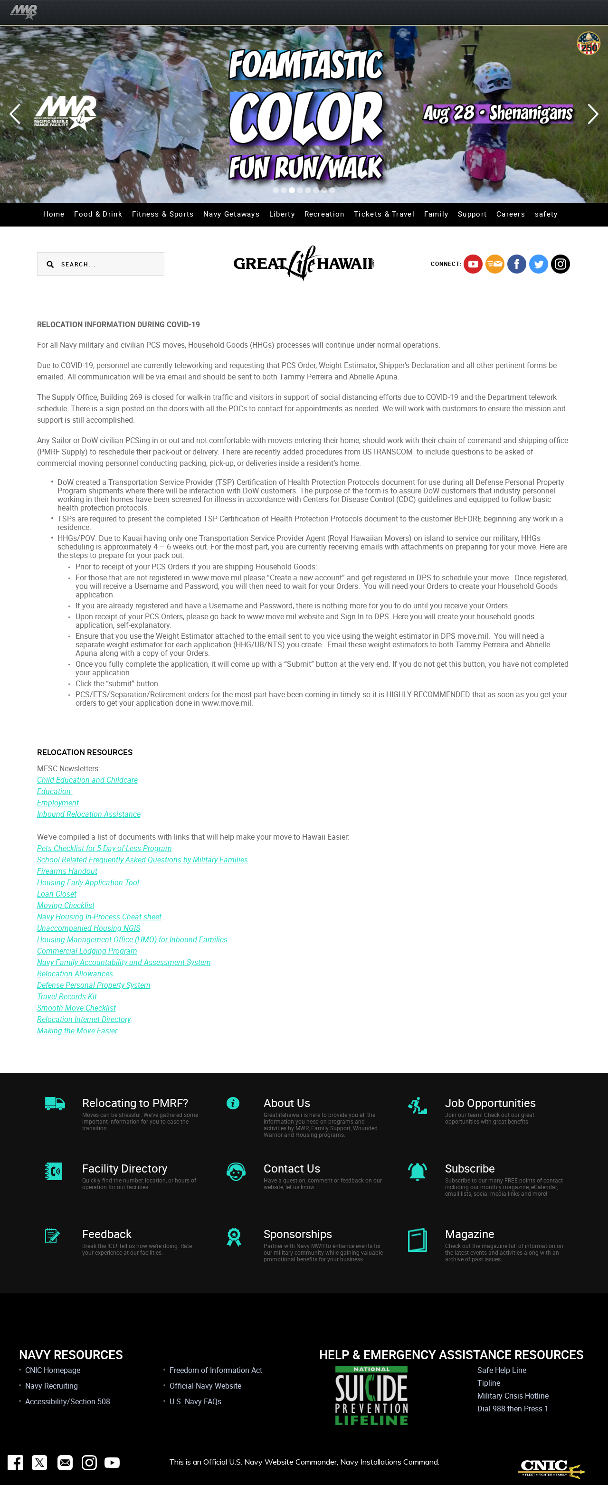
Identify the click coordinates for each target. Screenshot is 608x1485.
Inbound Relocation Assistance (89, 814)
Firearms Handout (67, 871)
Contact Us (292, 1168)
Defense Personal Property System (94, 985)
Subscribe (470, 1168)
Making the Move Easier (77, 1030)
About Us (287, 1102)
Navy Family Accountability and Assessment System (124, 962)
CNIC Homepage (52, 1370)
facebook (516, 264)
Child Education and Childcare (87, 780)
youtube (473, 264)
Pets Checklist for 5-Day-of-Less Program (104, 848)
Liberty (282, 213)
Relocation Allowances (75, 973)
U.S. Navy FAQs (195, 1401)
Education (55, 791)
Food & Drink (98, 213)
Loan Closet (56, 894)
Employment (58, 802)
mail (494, 264)
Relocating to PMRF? (135, 1102)
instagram (560, 264)
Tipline (488, 1383)
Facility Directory (124, 1168)
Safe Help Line (501, 1370)
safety (546, 213)
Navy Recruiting (51, 1386)
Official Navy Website (205, 1386)
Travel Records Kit (67, 996)
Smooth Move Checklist (76, 1008)
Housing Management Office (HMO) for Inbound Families (132, 939)
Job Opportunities (490, 1102)
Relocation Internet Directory (84, 1019)
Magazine (469, 1233)
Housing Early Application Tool (88, 882)
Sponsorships (298, 1233)
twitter (538, 264)
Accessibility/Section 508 (67, 1401)
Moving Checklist (66, 905)
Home (54, 213)
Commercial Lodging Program (87, 951)
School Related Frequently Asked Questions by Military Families (142, 859)
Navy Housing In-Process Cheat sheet (99, 916)
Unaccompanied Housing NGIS (88, 928)
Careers (510, 213)
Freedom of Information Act (216, 1370)
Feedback (107, 1233)
